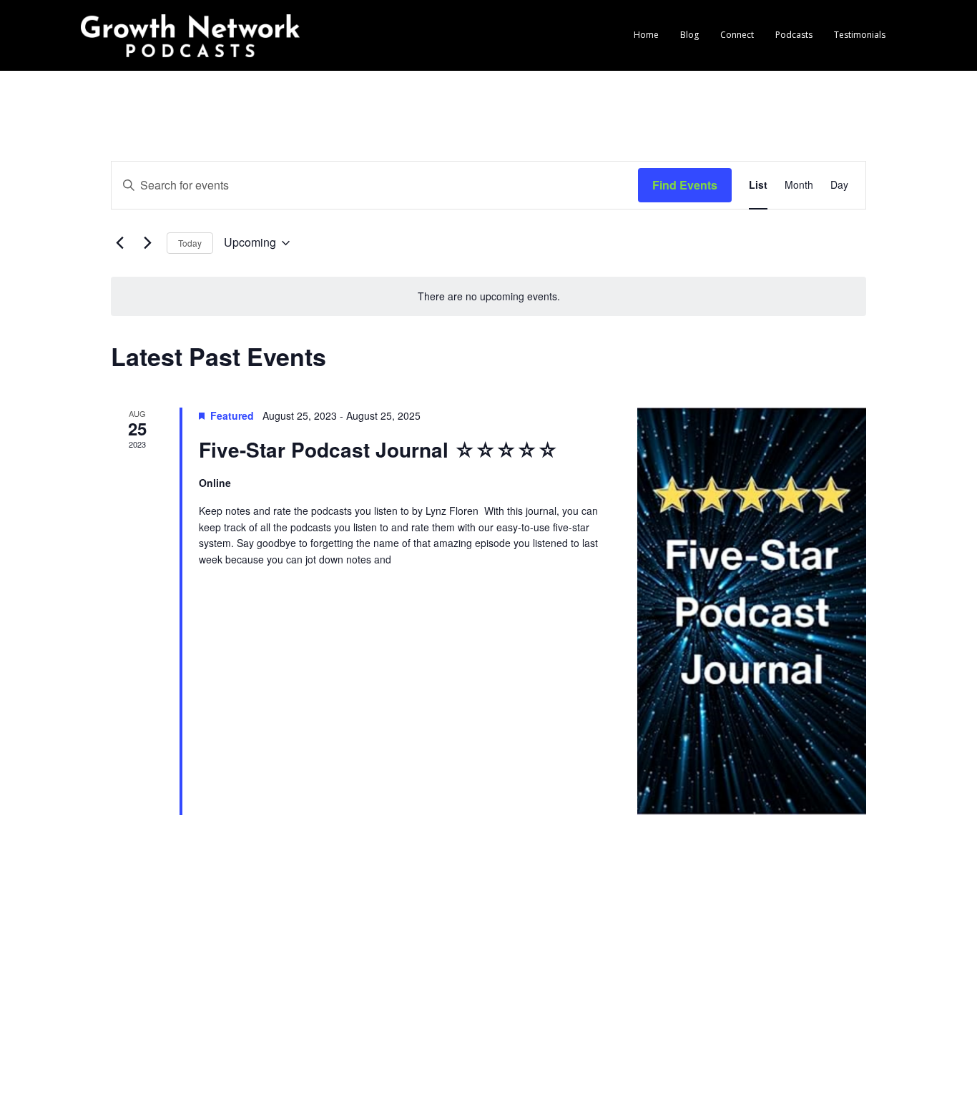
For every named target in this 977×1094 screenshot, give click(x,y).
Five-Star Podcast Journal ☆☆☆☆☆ (378, 449)
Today (190, 243)
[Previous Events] (119, 243)
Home (646, 35)
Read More (224, 575)
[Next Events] (147, 243)
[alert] (488, 296)
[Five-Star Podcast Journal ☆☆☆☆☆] (751, 611)
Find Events (684, 185)
